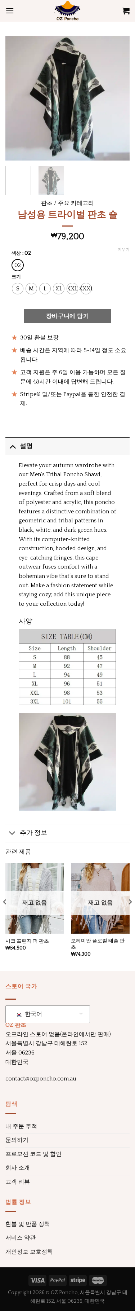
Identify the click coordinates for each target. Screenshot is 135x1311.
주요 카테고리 (76, 203)
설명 (26, 446)
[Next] (118, 98)
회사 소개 (17, 1168)
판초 (47, 203)
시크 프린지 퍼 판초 (27, 941)
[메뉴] (9, 10)
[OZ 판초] (67, 11)
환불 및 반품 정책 (27, 1224)
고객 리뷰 (17, 1182)
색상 (16, 253)
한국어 (32, 1014)
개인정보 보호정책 (29, 1252)
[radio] (17, 265)
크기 (16, 277)
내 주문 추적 (21, 1126)
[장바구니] (126, 11)
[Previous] (16, 98)
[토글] (12, 446)
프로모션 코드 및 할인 (33, 1154)
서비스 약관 (20, 1238)
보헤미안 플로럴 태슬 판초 (98, 944)
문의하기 (16, 1140)
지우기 (124, 249)
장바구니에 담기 (67, 316)
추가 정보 (33, 833)
